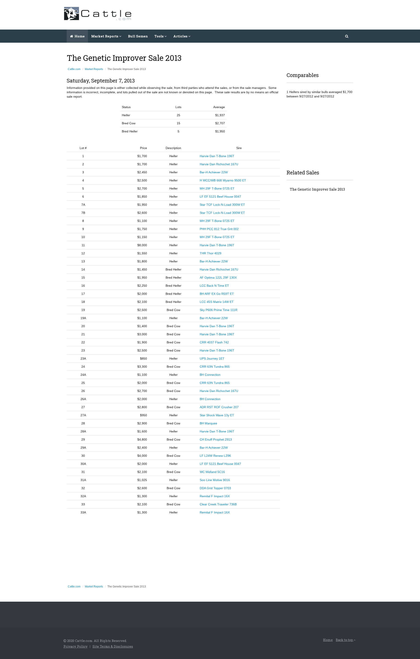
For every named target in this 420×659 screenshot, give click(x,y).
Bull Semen (138, 36)
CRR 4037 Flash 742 (214, 342)
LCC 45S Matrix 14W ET (217, 302)
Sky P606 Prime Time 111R (218, 310)
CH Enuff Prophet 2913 (216, 439)
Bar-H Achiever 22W (214, 172)
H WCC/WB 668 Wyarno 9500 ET (223, 180)
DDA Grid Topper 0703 (215, 488)
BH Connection (210, 374)
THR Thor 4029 (210, 253)
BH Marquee (208, 423)
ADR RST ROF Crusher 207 (219, 407)
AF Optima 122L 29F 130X (218, 277)
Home (79, 36)
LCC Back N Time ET (214, 285)
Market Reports (94, 69)
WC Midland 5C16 (212, 472)
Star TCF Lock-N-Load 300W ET (222, 204)
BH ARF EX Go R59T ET (217, 293)
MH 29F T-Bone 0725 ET (217, 188)
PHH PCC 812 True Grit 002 (219, 229)
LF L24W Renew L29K (215, 455)
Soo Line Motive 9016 (215, 480)
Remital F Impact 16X (215, 496)
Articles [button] (180, 36)
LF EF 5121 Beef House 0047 (220, 196)
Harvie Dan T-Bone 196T (217, 156)
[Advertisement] (277, 14)
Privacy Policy (75, 646)
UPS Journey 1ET (212, 358)
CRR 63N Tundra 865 (215, 366)
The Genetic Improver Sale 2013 (317, 189)
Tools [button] (159, 36)
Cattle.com (74, 69)
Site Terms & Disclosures (113, 646)
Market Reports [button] (105, 36)
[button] (347, 36)
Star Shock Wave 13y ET (217, 415)
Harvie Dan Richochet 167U (219, 164)
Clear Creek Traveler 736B (218, 504)
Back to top (345, 640)
